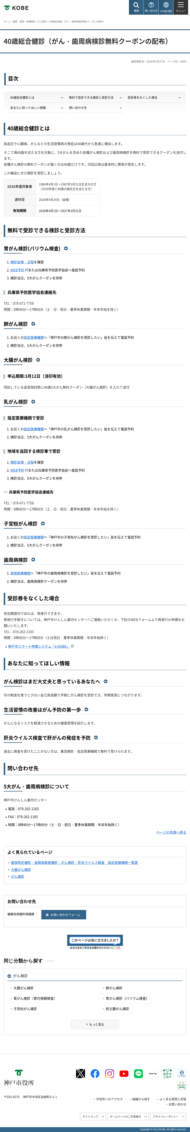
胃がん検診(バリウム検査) (32, 248)
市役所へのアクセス (109, 1099)
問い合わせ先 (78, 108)
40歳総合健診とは (22, 97)
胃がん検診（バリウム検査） (127, 998)
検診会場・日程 (22, 262)
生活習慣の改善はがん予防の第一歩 (42, 709)
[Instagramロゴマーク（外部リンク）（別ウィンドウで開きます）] (109, 1073)
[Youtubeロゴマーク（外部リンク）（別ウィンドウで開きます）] (123, 1074)
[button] (136, 7)
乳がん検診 (16, 401)
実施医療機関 (20, 573)
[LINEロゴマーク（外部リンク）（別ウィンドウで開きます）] (138, 1073)
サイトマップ (90, 1116)
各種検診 (30, 21)
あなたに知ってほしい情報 (28, 108)
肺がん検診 (16, 323)
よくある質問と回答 (173, 1099)
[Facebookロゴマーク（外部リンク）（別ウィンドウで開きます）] (95, 1073)
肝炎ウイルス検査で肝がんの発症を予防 (47, 737)
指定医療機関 (34, 337)
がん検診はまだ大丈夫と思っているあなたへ (52, 681)
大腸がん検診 (18, 359)
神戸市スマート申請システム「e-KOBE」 (39, 646)
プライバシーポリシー (166, 1116)
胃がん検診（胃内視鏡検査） (35, 998)
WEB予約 (17, 270)
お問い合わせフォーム (65, 914)
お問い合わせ (177, 1104)
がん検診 (42, 21)
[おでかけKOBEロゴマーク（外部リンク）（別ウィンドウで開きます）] (181, 1085)
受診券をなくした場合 (142, 97)
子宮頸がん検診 (20, 523)
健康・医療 (18, 21)
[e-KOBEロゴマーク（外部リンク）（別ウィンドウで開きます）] (181, 1073)
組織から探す (141, 1099)
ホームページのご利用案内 (125, 1116)
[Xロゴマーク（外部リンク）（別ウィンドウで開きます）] (80, 1073)
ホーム (7, 21)
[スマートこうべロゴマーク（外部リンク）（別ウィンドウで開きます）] (167, 1073)
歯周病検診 (16, 559)
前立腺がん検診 (117, 1008)
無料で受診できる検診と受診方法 (91, 97)
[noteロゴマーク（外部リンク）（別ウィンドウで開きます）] (152, 1073)
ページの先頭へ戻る (171, 832)
